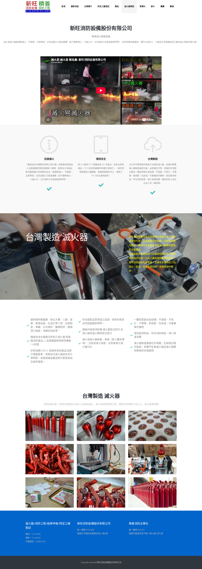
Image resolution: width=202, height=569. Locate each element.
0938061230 (41, 541)
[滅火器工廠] (49, 426)
